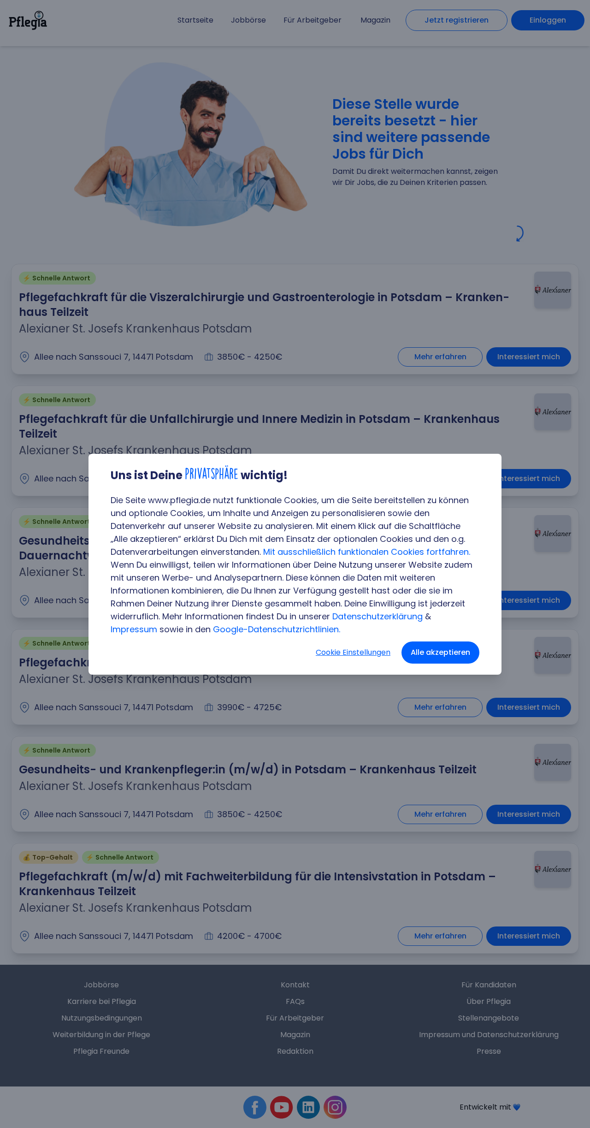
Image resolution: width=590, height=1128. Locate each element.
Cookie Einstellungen (353, 652)
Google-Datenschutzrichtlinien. (276, 629)
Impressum (134, 629)
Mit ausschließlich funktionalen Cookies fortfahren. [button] (366, 552)
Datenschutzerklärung (377, 616)
